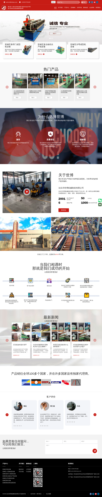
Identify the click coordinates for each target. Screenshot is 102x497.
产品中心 (66, 7)
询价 (84, 2)
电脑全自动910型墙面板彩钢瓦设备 (35, 91)
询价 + (17, 97)
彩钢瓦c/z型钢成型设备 (9, 471)
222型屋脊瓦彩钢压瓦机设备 (66, 91)
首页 (55, 7)
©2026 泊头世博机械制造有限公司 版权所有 (14, 494)
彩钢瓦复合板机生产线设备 (10, 476)
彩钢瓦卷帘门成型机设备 (9, 474)
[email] (100, 204)
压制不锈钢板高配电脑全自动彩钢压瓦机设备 (50, 92)
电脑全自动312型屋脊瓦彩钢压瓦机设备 (81, 92)
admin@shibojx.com (11, 2)
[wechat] (100, 200)
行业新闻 (28, 471)
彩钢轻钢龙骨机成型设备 (9, 482)
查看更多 (63, 210)
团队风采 (21, 469)
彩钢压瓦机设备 (7, 469)
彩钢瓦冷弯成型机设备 (8, 478)
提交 (95, 451)
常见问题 (21, 471)
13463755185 (26, 2)
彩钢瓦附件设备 (7, 480)
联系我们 (98, 7)
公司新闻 (28, 469)
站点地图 (48, 494)
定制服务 (73, 7)
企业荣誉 (91, 7)
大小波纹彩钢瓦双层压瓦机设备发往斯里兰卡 (19, 92)
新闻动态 (85, 7)
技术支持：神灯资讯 (36, 494)
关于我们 (60, 7)
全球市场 (79, 7)
